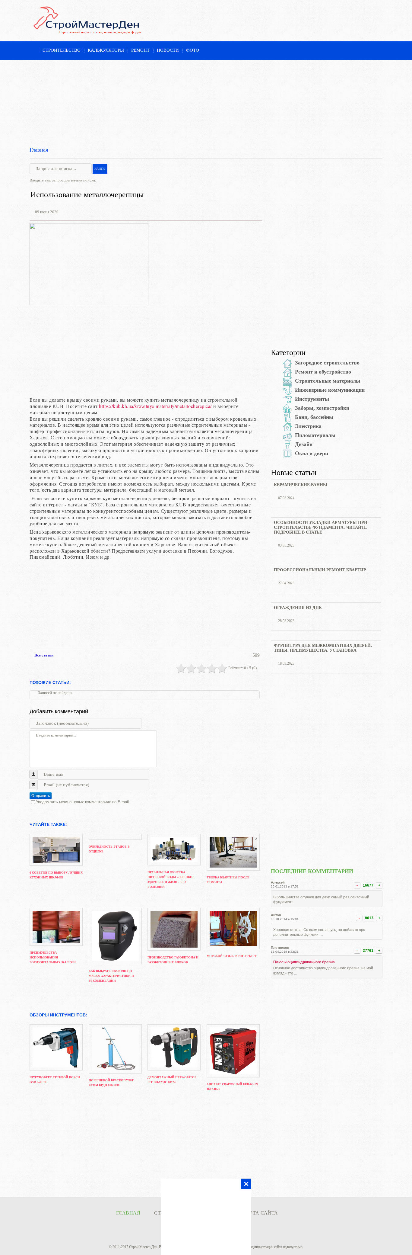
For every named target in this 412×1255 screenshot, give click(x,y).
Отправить (40, 796)
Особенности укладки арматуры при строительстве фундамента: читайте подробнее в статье (320, 527)
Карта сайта (260, 1212)
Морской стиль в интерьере (232, 956)
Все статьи (43, 655)
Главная (39, 150)
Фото (192, 50)
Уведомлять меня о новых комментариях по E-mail (82, 802)
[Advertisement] (206, 102)
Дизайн (303, 444)
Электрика (308, 426)
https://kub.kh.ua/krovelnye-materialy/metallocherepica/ (155, 406)
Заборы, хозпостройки (322, 408)
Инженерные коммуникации (330, 390)
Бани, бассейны (314, 417)
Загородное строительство (327, 363)
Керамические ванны (300, 485)
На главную (32, 51)
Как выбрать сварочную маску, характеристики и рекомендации (111, 975)
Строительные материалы (327, 381)
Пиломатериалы (315, 435)
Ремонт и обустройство (323, 372)
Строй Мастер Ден (143, 1247)
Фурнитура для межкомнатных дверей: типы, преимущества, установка (323, 648)
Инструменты (312, 399)
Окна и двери (311, 453)
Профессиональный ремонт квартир (320, 570)
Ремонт (140, 50)
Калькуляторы (106, 50)
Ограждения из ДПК (298, 607)
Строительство (62, 50)
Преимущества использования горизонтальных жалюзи (53, 957)
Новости (168, 50)
